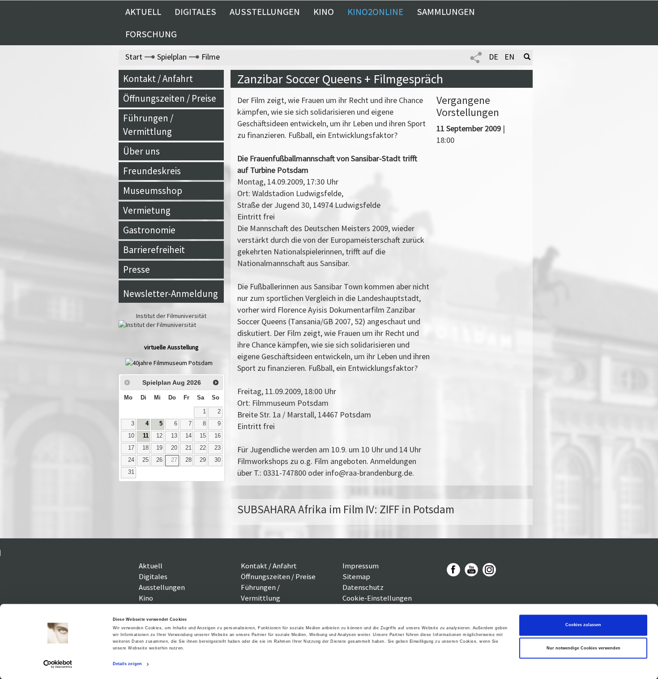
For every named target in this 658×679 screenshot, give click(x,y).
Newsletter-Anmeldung (170, 294)
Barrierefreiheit (154, 250)
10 (131, 436)
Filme (210, 57)
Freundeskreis (152, 171)
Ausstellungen (265, 11)
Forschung (151, 34)
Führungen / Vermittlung (148, 125)
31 (131, 472)
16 (217, 436)
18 (145, 448)
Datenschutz (363, 587)
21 (188, 448)
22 (203, 448)
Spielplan (172, 57)
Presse (136, 269)
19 (159, 448)
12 (159, 436)
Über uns (141, 151)
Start (133, 57)
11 (146, 436)
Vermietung (147, 210)
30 (217, 460)
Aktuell (143, 11)
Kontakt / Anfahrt (158, 79)
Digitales (195, 11)
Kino (323, 11)
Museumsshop (152, 191)
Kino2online (375, 11)
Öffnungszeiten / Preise (169, 98)
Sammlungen (446, 11)
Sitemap (356, 576)
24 (131, 460)
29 (203, 460)
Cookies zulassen (583, 625)
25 (145, 460)
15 (203, 436)
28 (188, 460)
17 (131, 448)
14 (188, 436)
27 (174, 460)
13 (174, 436)
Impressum (360, 566)
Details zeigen (127, 664)
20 (174, 448)
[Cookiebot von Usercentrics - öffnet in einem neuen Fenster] (58, 664)
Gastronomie (149, 230)
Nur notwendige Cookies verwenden (583, 648)
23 (217, 448)
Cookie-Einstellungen (377, 598)
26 (159, 460)
